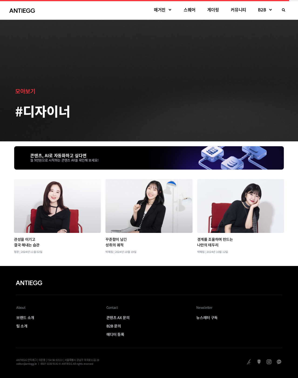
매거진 (160, 10)
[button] (283, 10)
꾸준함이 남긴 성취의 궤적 (116, 242)
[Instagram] (269, 361)
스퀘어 (190, 10)
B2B (262, 10)
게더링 (213, 10)
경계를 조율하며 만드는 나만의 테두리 (215, 242)
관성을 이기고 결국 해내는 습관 (27, 242)
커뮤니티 (239, 10)
